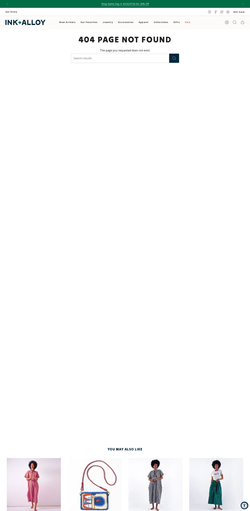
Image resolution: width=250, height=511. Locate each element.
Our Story (11, 11)
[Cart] (242, 22)
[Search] (174, 58)
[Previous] (7, 3)
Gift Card (239, 11)
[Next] (243, 3)
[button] (107, 22)
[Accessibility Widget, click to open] (244, 505)
